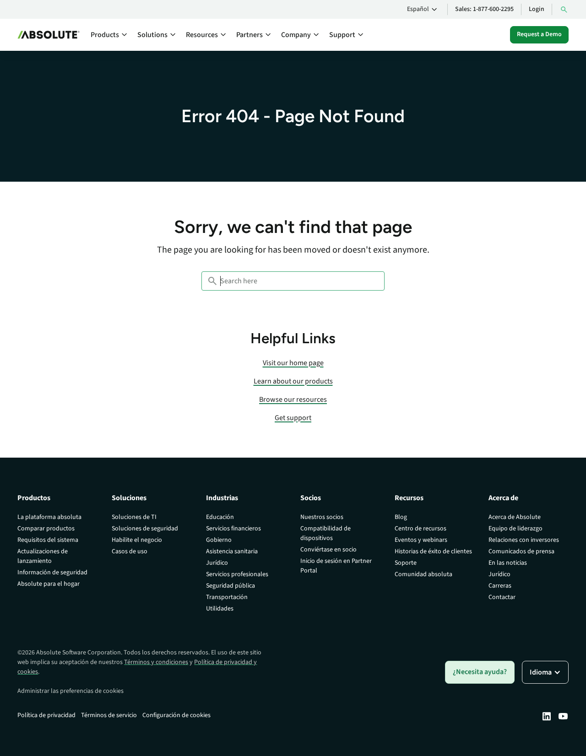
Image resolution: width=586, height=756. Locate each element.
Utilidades (219, 608)
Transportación (227, 597)
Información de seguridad (52, 572)
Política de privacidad (46, 715)
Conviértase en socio (328, 549)
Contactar (501, 597)
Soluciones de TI (134, 517)
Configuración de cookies (176, 715)
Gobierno (219, 540)
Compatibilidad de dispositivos (325, 533)
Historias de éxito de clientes (433, 551)
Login (536, 9)
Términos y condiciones (156, 662)
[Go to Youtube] (563, 716)
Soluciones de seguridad (145, 528)
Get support (293, 418)
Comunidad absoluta (423, 574)
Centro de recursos (420, 528)
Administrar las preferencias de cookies (70, 691)
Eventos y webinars (421, 540)
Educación (220, 517)
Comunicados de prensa (521, 551)
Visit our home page (293, 363)
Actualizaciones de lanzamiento (42, 556)
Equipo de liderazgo (515, 528)
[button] (423, 9)
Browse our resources (293, 399)
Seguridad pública (230, 585)
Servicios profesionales (237, 574)
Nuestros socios (321, 517)
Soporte (406, 562)
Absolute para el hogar (48, 584)
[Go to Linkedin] (546, 716)
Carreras (499, 585)
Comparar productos (46, 528)
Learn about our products (293, 381)
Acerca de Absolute (514, 517)
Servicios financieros (233, 528)
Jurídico (217, 562)
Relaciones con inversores (523, 540)
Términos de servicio (109, 715)
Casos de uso (129, 551)
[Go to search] (564, 9)
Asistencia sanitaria (232, 551)
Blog (401, 517)
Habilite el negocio (137, 540)
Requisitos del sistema (47, 540)
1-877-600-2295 (493, 9)
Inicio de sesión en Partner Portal (336, 565)
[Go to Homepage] (48, 35)
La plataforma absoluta (49, 517)
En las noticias (507, 562)
